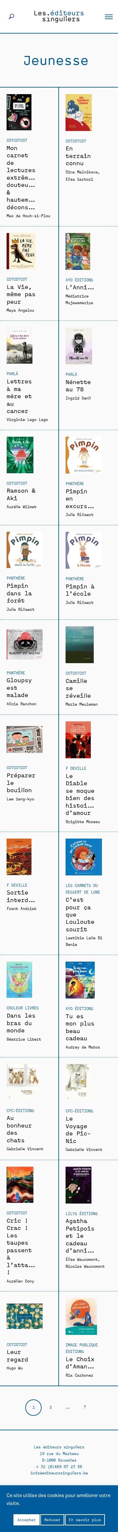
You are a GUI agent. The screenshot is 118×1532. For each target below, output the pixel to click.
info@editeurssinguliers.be (59, 1472)
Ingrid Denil (78, 397)
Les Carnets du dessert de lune (83, 888)
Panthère (75, 483)
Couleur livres (23, 1007)
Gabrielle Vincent (25, 1148)
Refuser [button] (52, 1519)
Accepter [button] (26, 1519)
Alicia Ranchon (21, 703)
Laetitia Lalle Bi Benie (84, 941)
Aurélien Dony (20, 1280)
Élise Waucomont (82, 1259)
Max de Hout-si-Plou (28, 215)
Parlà (12, 373)
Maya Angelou (20, 309)
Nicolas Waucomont (85, 1265)
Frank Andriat (21, 908)
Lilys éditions (82, 1213)
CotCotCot (17, 140)
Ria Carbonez (79, 1374)
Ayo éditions (79, 279)
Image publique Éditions (82, 1348)
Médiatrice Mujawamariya (79, 299)
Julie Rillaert (79, 514)
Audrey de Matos (83, 1046)
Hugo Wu (15, 1367)
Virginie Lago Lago (27, 419)
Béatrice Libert (24, 1038)
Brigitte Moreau (83, 821)
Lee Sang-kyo (20, 798)
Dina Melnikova (82, 171)
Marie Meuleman (82, 703)
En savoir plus (85, 1519)
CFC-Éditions (20, 1110)
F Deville (76, 768)
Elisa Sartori (79, 178)
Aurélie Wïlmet (21, 506)
